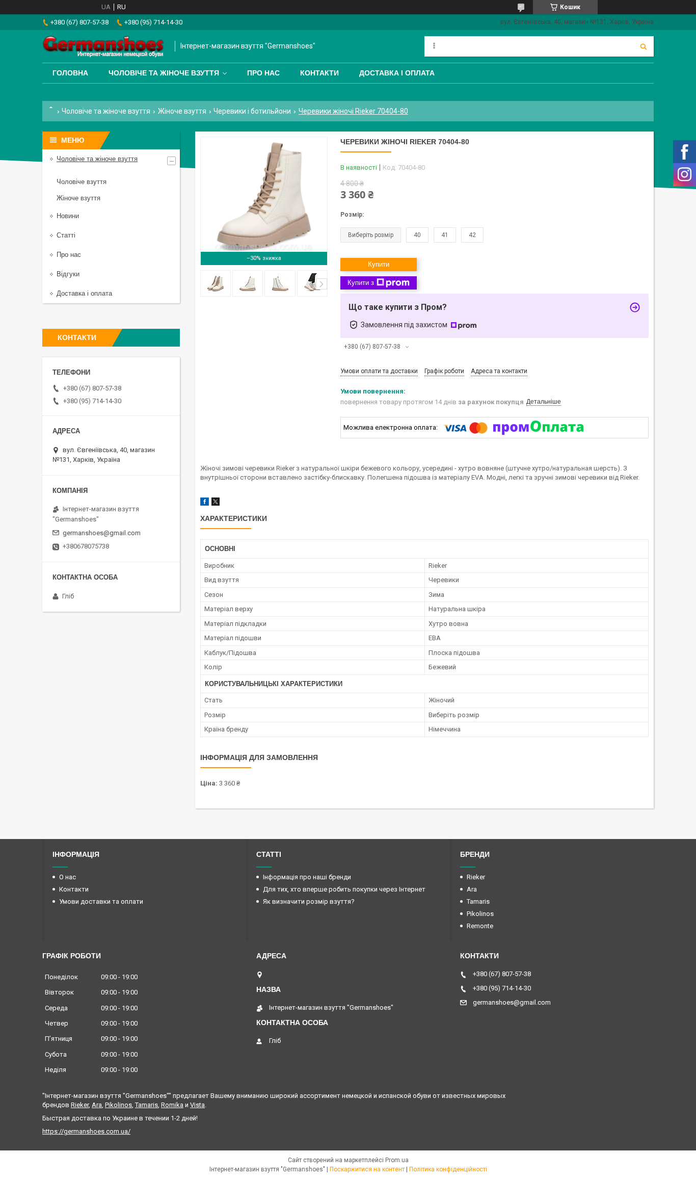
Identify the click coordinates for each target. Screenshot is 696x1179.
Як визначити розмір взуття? (309, 901)
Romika (172, 1105)
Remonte (480, 926)
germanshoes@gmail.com (102, 533)
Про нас (263, 73)
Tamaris (478, 901)
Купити (378, 264)
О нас (67, 877)
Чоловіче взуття (81, 182)
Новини (68, 216)
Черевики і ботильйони (252, 111)
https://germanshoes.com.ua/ (86, 1131)
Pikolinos (480, 914)
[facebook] (204, 503)
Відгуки (68, 274)
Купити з (360, 282)
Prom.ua (397, 1160)
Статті (66, 235)
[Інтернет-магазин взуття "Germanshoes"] (103, 46)
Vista (197, 1105)
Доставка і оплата (397, 73)
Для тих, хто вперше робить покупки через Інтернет (344, 889)
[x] (215, 503)
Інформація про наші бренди (307, 877)
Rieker (476, 877)
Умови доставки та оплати (101, 901)
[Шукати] (643, 46)
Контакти (319, 73)
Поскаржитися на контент (367, 1169)
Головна (70, 73)
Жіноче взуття (182, 111)
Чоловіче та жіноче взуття (164, 73)
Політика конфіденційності (448, 1169)
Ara (472, 889)
